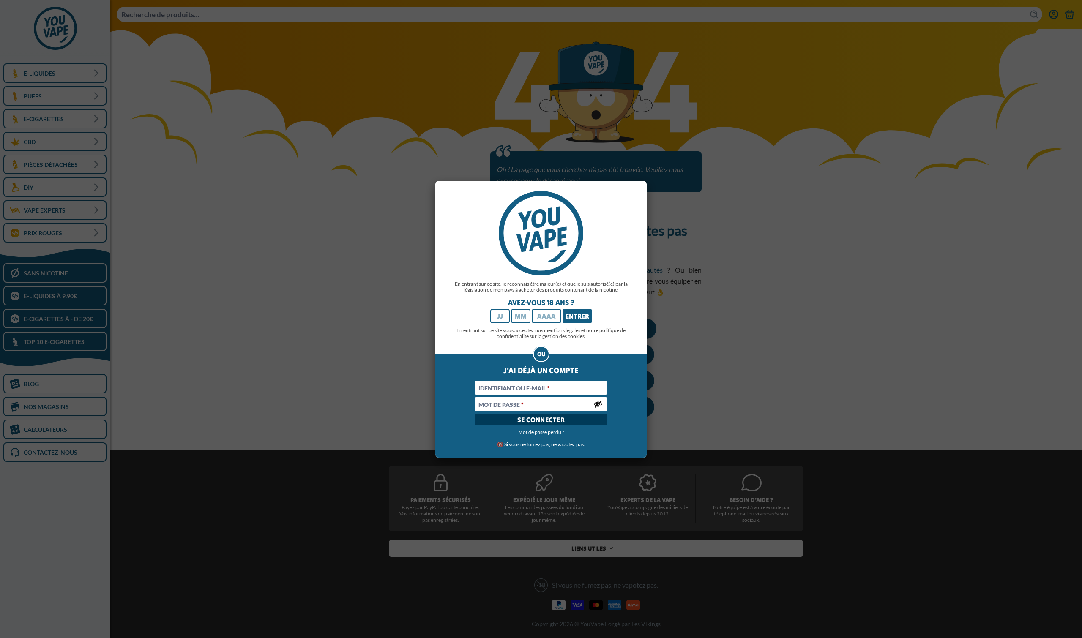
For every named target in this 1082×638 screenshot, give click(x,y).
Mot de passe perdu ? (541, 432)
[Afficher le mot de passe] (598, 404)
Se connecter (541, 419)
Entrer (577, 316)
